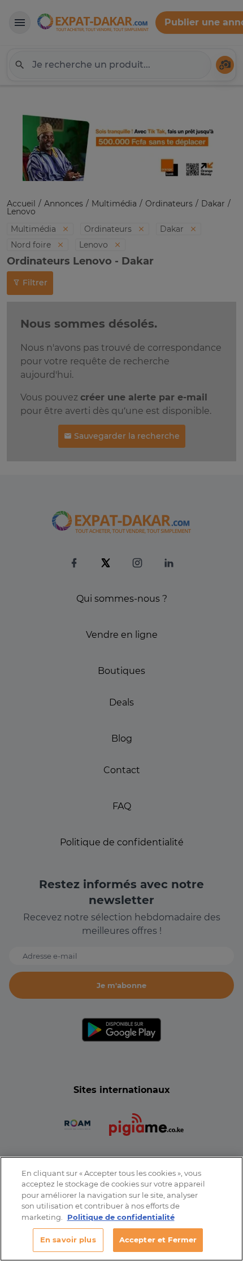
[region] (121, 1209)
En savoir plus (68, 1239)
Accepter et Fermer (158, 1239)
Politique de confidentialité (121, 1217)
